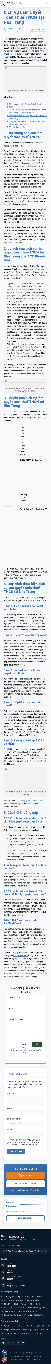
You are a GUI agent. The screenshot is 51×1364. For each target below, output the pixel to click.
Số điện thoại (14, 1119)
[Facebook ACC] (8, 1343)
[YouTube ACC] (13, 1343)
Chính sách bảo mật (33, 1360)
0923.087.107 (12, 1273)
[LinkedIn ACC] (23, 1343)
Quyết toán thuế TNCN (37, 30)
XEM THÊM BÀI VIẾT (23, 1218)
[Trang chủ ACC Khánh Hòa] (3, 3)
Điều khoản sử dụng (17, 1360)
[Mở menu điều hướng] (47, 3)
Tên (9, 1109)
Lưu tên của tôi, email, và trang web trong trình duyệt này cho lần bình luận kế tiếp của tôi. (24, 1142)
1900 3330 (11, 1266)
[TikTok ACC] (18, 1343)
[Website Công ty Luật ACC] (3, 1343)
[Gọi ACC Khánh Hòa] (4, 1359)
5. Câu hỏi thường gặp (16, 127)
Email (10, 1129)
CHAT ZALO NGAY (27, 1183)
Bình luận (12, 1093)
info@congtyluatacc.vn (16, 1286)
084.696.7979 (12, 1279)
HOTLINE (27, 1175)
